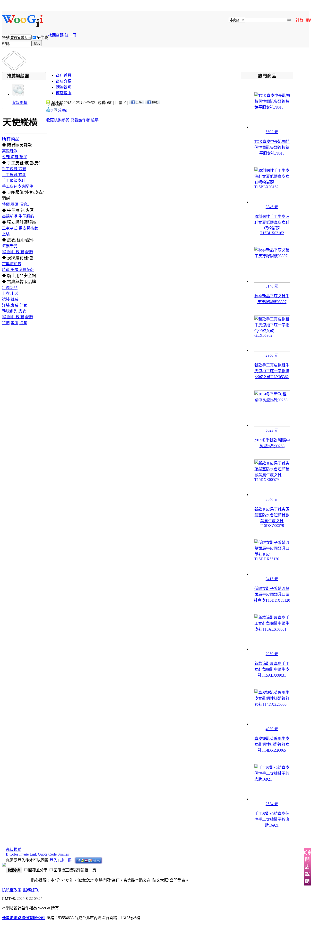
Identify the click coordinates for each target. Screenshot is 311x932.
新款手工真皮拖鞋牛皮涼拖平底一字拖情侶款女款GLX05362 (271, 371)
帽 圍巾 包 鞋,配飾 (17, 252)
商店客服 (63, 93)
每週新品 (9, 246)
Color (13, 854)
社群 (299, 20)
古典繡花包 (11, 264)
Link (33, 854)
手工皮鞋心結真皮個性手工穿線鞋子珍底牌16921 (271, 819)
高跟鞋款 (9, 151)
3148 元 (272, 286)
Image (24, 854)
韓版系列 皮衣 (14, 311)
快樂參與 (61, 120)
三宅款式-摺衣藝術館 (20, 228)
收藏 (50, 120)
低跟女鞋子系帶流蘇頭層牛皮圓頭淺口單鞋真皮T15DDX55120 (272, 594)
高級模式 (13, 850)
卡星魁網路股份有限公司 (23, 918)
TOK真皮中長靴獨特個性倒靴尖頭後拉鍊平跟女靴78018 (272, 147)
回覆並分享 (38, 870)
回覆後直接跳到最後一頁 (74, 870)
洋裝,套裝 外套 (14, 305)
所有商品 (10, 139)
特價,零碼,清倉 (14, 323)
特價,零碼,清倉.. (15, 204)
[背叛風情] (18, 94)
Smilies (63, 854)
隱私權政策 (11, 890)
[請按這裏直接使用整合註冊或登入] (88, 860)
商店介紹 (63, 81)
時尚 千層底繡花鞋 (18, 270)
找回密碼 (56, 35)
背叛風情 (19, 103)
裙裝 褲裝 (10, 299)
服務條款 (31, 890)
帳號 (6, 38)
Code (52, 854)
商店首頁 (63, 75)
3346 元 (272, 207)
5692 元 (272, 132)
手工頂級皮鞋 (13, 180)
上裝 (6, 234)
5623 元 (272, 430)
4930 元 (272, 729)
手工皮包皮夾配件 (17, 186)
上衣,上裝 (10, 293)
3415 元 (272, 579)
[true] (289, 20)
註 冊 (70, 35)
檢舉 (95, 120)
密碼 (6, 44)
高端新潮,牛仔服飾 (18, 216)
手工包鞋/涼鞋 (14, 169)
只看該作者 (80, 120)
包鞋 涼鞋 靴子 (14, 157)
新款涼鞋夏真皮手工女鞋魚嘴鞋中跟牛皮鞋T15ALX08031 (271, 669)
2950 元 (272, 355)
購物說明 (63, 87)
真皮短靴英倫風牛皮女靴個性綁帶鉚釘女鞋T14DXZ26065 (271, 744)
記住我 (42, 38)
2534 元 (272, 804)
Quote (42, 854)
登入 (53, 860)
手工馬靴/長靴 (14, 175)
